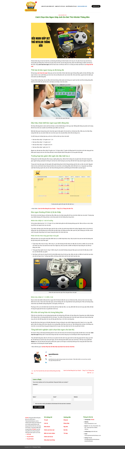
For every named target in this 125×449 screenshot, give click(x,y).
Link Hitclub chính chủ (47, 6)
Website (76, 397)
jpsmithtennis (53, 354)
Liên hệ (46, 423)
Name (34, 397)
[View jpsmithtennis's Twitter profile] (46, 359)
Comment (35, 384)
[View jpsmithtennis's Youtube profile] (46, 355)
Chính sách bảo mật (49, 430)
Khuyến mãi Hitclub (71, 6)
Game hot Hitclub (60, 6)
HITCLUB (29, 434)
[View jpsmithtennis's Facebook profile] (46, 352)
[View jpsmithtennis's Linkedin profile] (46, 362)
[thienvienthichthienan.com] (32, 6)
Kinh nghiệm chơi (82, 6)
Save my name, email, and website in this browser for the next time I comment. (53, 403)
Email (55, 397)
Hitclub (27, 417)
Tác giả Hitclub (30, 436)
